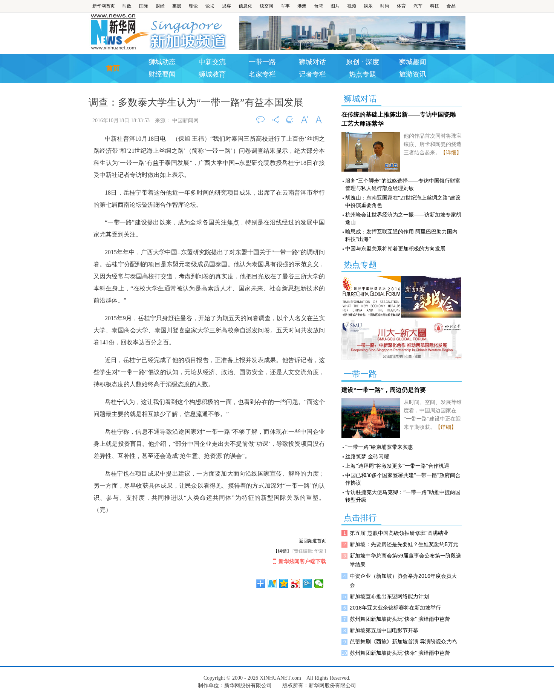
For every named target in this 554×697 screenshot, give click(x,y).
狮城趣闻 (412, 62)
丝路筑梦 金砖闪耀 (367, 456)
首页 (113, 68)
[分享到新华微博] (272, 583)
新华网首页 (103, 6)
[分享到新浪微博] (295, 583)
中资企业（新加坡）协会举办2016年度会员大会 (403, 580)
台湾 (318, 6)
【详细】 (451, 152)
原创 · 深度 (362, 62)
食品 (451, 6)
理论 (193, 6)
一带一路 (262, 62)
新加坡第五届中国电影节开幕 (384, 630)
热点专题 (362, 74)
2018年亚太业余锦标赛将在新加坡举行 (395, 608)
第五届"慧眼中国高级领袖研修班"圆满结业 (399, 533)
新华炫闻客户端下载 (302, 561)
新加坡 (189, 32)
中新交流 (212, 62)
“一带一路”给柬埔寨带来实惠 (379, 447)
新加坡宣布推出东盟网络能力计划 (389, 596)
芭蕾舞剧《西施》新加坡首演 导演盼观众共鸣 (403, 642)
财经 (160, 6)
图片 (335, 6)
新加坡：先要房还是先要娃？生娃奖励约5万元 (404, 544)
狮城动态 (162, 62)
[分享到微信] (319, 583)
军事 (285, 6)
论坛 (209, 6)
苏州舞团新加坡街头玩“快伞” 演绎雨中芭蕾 (400, 619)
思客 (226, 6)
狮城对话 (312, 62)
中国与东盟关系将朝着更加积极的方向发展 (395, 249)
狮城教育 (212, 74)
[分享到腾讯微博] (307, 583)
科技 (434, 6)
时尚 (384, 6)
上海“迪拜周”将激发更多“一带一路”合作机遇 (397, 466)
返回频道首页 (312, 540)
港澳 (301, 6)
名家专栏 (262, 74)
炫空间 (266, 6)
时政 (127, 6)
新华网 (119, 32)
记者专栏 (312, 74)
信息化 (245, 6)
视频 (351, 6)
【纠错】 (282, 551)
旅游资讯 (412, 74)
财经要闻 (162, 74)
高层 (176, 6)
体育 (401, 6)
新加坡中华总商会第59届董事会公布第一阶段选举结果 (405, 560)
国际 (143, 6)
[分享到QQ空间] (284, 583)
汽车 (417, 6)
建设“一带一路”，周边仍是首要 (383, 390)
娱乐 (368, 6)
